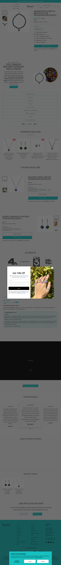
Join (19, 288)
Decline (43, 561)
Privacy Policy (23, 292)
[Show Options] (28, 284)
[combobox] (19, 284)
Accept (30, 561)
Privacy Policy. (39, 557)
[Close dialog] (52, 268)
